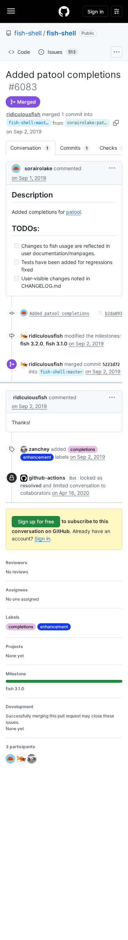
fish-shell (28, 33)
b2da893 (113, 313)
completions (82, 449)
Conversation (32, 148)
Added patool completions (59, 313)
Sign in (42, 538)
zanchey (39, 449)
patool (73, 212)
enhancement (37, 457)
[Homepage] (64, 11)
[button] (112, 167)
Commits (77, 148)
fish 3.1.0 (56, 343)
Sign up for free (36, 521)
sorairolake (38, 168)
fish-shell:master (30, 122)
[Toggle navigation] (11, 11)
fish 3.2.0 (31, 343)
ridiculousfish (23, 114)
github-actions (47, 478)
